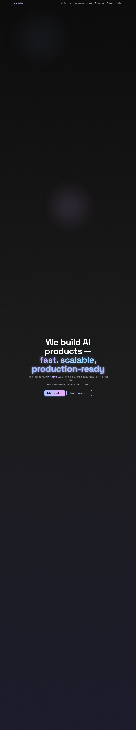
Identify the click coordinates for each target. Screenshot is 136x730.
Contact (119, 3)
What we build (66, 3)
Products (110, 3)
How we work (79, 3)
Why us (89, 3)
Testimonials (99, 3)
